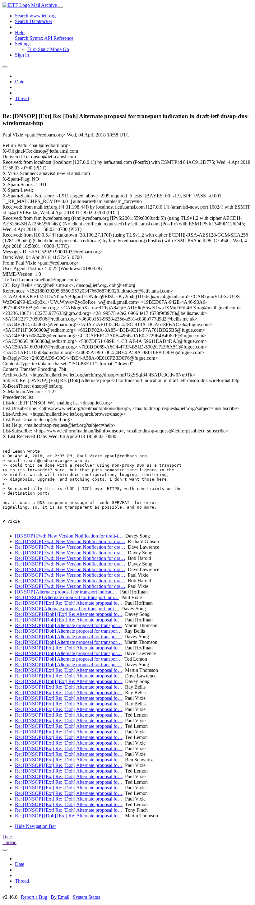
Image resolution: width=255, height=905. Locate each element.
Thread (22, 98)
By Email (60, 897)
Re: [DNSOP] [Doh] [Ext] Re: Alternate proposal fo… (69, 614)
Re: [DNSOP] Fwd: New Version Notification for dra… (70, 541)
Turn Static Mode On (48, 49)
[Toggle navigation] (60, 7)
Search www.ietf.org (35, 15)
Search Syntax (29, 38)
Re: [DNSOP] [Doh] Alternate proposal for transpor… (68, 625)
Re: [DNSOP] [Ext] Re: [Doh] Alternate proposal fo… (69, 603)
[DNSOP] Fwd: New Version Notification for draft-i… (69, 535)
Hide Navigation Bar (35, 826)
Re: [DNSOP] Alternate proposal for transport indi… (67, 597)
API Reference (58, 38)
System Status (86, 897)
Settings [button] (22, 43)
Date (19, 81)
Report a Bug (34, 897)
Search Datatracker (33, 21)
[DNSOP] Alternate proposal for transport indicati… (66, 591)
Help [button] (20, 32)
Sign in (22, 55)
